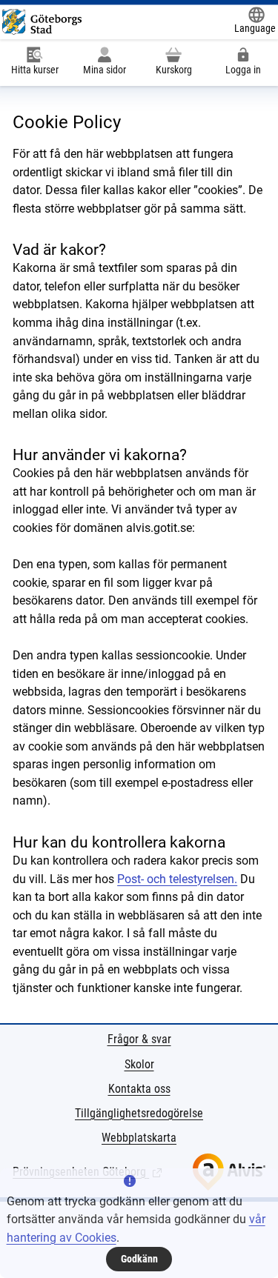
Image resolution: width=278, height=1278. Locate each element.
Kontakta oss (139, 1089)
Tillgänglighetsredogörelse (139, 1113)
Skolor (139, 1064)
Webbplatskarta (139, 1138)
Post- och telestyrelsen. (177, 879)
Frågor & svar (139, 1039)
